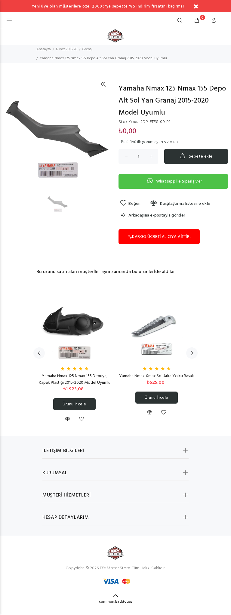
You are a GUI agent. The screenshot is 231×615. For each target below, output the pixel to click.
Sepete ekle (201, 156)
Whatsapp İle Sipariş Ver (179, 181)
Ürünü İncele (74, 404)
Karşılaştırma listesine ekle (184, 203)
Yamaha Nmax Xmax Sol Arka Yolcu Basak (156, 376)
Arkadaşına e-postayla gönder (156, 215)
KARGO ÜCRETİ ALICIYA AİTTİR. (161, 236)
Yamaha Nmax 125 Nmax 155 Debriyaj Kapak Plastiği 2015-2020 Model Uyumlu (74, 379)
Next (192, 353)
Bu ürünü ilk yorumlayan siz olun (149, 142)
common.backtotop (115, 602)
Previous (39, 353)
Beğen (134, 203)
